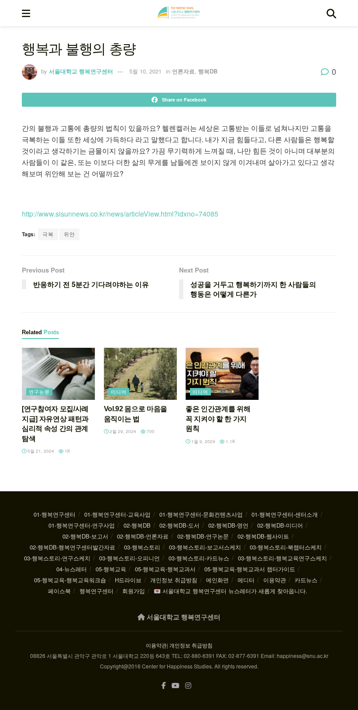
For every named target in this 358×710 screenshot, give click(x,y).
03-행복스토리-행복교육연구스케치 (282, 558)
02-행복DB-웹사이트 (263, 536)
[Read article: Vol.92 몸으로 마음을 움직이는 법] (140, 374)
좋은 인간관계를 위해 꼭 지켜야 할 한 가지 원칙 (218, 418)
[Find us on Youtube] (175, 685)
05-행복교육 (111, 569)
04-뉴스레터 (71, 569)
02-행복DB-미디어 (280, 525)
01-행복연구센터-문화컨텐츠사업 (201, 514)
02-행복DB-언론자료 (143, 536)
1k (66, 451)
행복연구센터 (96, 591)
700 (150, 431)
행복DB (207, 71)
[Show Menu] (26, 13)
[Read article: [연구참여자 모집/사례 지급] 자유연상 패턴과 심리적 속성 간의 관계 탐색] (58, 374)
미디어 (119, 391)
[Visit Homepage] (178, 13)
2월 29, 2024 (122, 431)
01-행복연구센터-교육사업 (117, 514)
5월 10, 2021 (145, 71)
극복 (48, 234)
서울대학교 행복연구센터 (81, 71)
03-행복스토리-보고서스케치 (205, 547)
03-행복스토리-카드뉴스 (199, 558)
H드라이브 (128, 580)
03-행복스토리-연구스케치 (57, 558)
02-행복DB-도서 (179, 525)
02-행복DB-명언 (228, 525)
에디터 (246, 580)
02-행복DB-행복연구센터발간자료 (72, 547)
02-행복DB (137, 525)
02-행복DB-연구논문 (203, 536)
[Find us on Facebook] (164, 685)
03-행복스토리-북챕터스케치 (286, 547)
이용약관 (274, 580)
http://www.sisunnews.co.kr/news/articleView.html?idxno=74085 (120, 214)
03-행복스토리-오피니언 (129, 558)
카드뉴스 (306, 580)
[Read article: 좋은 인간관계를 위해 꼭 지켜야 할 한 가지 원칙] (222, 374)
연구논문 (39, 391)
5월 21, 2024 (40, 451)
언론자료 (183, 71)
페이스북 (59, 591)
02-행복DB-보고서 (85, 536)
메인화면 (217, 580)
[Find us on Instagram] (188, 685)
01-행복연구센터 (55, 514)
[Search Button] (331, 13)
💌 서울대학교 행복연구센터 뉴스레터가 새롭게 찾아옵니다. (230, 591)
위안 (69, 234)
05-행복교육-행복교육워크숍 (70, 580)
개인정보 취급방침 (173, 580)
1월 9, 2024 (202, 441)
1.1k (229, 441)
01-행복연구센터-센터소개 (284, 514)
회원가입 (133, 591)
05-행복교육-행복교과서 (165, 569)
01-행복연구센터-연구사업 (81, 525)
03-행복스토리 (142, 547)
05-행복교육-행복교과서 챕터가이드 (249, 569)
